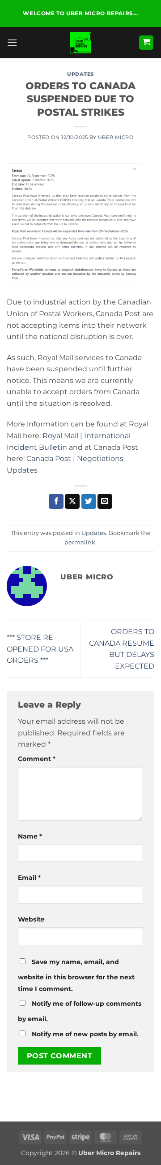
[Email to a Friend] (104, 501)
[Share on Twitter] (88, 501)
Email (29, 878)
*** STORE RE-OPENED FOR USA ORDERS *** (40, 649)
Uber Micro (116, 137)
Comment (36, 759)
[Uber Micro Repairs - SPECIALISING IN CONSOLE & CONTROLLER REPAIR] (80, 42)
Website (31, 919)
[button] (12, 42)
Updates (80, 74)
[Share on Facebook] (56, 501)
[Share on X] (72, 501)
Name (30, 836)
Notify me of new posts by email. (85, 1034)
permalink (79, 542)
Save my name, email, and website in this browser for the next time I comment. (76, 975)
